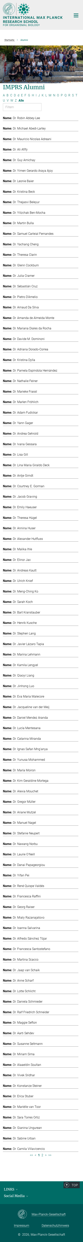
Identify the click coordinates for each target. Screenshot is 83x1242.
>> (49, 1155)
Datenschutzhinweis (55, 1225)
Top (75, 1185)
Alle (21, 100)
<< (31, 1155)
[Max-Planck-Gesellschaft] (25, 1214)
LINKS (9, 1189)
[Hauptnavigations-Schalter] (76, 15)
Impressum (21, 1225)
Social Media (14, 1196)
